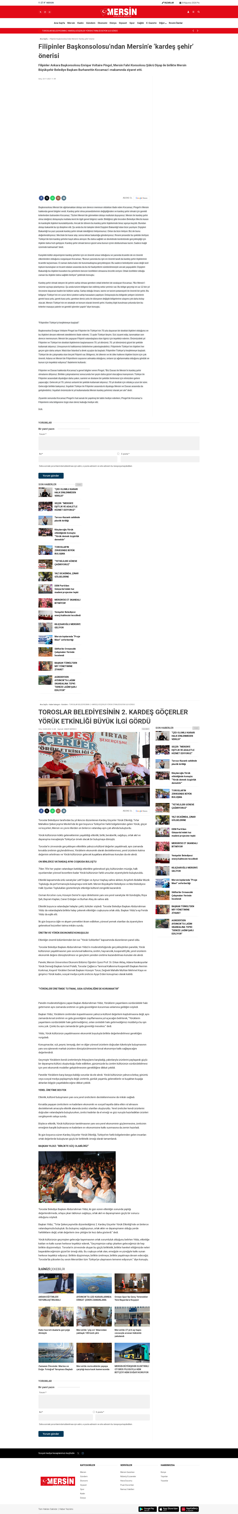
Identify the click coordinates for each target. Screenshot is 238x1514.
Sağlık (140, 23)
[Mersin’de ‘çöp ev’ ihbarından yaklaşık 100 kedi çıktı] (94, 1316)
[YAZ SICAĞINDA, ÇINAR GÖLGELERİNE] (45, 580)
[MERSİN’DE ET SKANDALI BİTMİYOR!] (45, 607)
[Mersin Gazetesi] (119, 16)
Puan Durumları (127, 1485)
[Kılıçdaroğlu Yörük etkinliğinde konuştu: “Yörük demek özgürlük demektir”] (45, 537)
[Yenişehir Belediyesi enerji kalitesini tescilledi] (45, 619)
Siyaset (123, 23)
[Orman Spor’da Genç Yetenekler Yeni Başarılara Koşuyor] (132, 1283)
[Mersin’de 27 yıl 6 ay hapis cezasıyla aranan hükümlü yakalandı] (132, 1316)
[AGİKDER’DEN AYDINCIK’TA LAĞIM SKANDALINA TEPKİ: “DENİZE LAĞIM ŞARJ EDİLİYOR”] (45, 684)
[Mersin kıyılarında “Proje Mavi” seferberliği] (45, 644)
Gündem (90, 23)
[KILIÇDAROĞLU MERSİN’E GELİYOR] (45, 631)
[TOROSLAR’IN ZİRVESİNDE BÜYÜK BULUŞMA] (45, 554)
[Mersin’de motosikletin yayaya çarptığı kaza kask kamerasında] (94, 1353)
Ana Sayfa (59, 23)
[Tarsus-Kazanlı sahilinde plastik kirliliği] (45, 524)
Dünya (113, 23)
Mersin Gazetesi (127, 1472)
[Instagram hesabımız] (45, 12)
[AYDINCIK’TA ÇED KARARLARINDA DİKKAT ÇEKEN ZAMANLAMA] (94, 1283)
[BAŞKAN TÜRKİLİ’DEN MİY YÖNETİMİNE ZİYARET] (45, 670)
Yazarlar (164, 1481)
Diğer (162, 23)
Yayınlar (164, 1476)
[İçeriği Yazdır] (63, 198)
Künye (163, 1472)
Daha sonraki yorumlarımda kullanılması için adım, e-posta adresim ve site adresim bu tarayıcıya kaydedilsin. (85, 466)
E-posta (125, 454)
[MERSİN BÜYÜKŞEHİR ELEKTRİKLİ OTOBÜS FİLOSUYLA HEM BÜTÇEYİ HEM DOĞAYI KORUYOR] (132, 1353)
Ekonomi (102, 23)
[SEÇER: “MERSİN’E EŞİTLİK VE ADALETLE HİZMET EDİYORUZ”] (45, 510)
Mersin (71, 23)
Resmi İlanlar (176, 23)
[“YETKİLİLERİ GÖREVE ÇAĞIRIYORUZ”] (45, 568)
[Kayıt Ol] (188, 12)
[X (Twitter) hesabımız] (40, 12)
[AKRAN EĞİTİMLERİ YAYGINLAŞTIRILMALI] (56, 1283)
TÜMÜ (79, 485)
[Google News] (141, 198)
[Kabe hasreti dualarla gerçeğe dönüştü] (56, 1316)
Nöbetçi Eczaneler (128, 1476)
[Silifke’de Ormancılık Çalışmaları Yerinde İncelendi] (45, 656)
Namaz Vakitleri (127, 1489)
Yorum (42, 434)
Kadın (80, 23)
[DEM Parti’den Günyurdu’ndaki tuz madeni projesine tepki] (45, 593)
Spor (132, 23)
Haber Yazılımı (66, 1509)
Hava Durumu (126, 1481)
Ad (41, 454)
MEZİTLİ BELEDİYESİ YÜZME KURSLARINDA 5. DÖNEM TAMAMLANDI (72, 31)
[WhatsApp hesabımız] (50, 12)
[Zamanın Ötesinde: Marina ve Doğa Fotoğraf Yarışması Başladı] (56, 1353)
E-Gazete (151, 23)
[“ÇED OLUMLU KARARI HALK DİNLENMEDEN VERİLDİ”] (45, 496)
